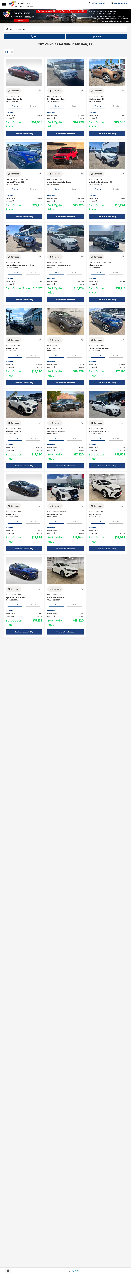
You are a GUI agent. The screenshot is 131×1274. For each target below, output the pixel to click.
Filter (98, 36)
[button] (24, 133)
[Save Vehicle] (40, 91)
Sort (36, 36)
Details (33, 106)
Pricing (15, 106)
